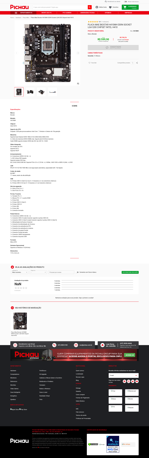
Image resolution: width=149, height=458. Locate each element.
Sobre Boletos (80, 401)
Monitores (13, 378)
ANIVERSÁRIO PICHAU (87, 13)
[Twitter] (132, 381)
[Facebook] (124, 381)
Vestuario (42, 385)
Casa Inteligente (15, 392)
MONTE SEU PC (47, 13)
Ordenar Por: (15, 270)
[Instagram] (128, 381)
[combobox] (61, 7)
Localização (79, 374)
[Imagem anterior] (16, 53)
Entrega (78, 388)
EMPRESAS (128, 13)
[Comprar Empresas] (74, 355)
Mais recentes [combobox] (16, 272)
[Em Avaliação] (113, 444)
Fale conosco (80, 412)
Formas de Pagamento (83, 398)
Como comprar (80, 394)
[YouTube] (137, 381)
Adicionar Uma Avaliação (130, 272)
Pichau (42, 447)
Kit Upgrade (42, 374)
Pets (40, 399)
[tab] (18, 92)
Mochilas (13, 385)
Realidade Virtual (44, 396)
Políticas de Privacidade (83, 418)
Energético (13, 396)
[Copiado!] (132, 62)
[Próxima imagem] (78, 53)
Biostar (94, 34)
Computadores (14, 374)
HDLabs (47, 447)
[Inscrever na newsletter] (136, 375)
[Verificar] (93, 445)
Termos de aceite (81, 415)
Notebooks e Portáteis (46, 381)
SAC (77, 409)
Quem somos (80, 370)
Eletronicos (13, 381)
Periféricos (42, 370)
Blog (77, 380)
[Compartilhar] (137, 63)
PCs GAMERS (67, 13)
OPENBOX (108, 13)
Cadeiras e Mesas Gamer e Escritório (50, 378)
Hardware (13, 370)
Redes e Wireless (44, 388)
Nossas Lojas (80, 377)
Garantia (78, 391)
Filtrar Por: (33, 270)
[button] (89, 63)
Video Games (14, 388)
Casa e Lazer (43, 392)
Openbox (13, 399)
